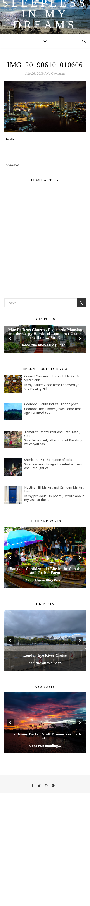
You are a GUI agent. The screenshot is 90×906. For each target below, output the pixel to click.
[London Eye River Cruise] (45, 673)
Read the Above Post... (45, 696)
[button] (10, 355)
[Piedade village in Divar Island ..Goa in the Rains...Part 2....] (45, 355)
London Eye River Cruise (45, 688)
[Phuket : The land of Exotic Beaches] (45, 590)
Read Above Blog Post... (45, 613)
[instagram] (46, 818)
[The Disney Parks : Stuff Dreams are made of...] (45, 755)
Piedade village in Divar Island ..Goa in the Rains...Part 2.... (45, 368)
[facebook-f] (33, 818)
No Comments (55, 73)
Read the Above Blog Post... (45, 377)
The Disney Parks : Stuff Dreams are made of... (45, 769)
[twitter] (39, 818)
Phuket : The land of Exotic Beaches (45, 605)
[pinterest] (53, 818)
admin (14, 165)
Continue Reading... (45, 778)
